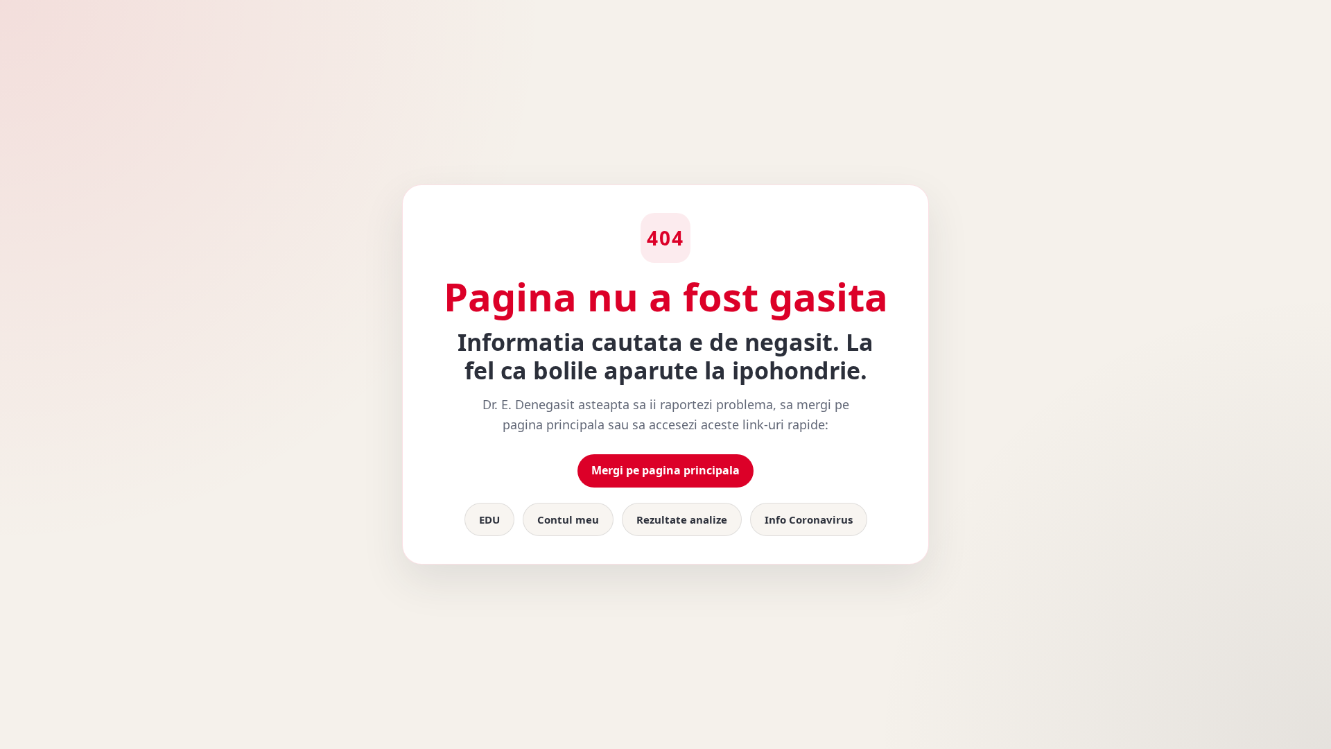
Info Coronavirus (809, 519)
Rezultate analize (681, 519)
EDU (489, 519)
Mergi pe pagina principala (665, 470)
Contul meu (568, 519)
